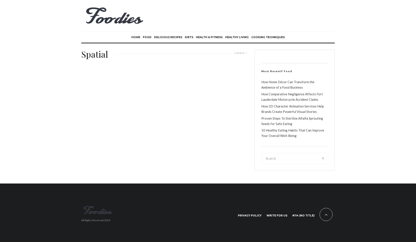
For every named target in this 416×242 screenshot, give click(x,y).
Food (147, 37)
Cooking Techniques (268, 37)
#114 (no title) (303, 215)
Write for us (276, 215)
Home (135, 37)
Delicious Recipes (168, 37)
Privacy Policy (250, 215)
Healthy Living (237, 37)
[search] (323, 158)
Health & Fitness (209, 37)
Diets (189, 37)
